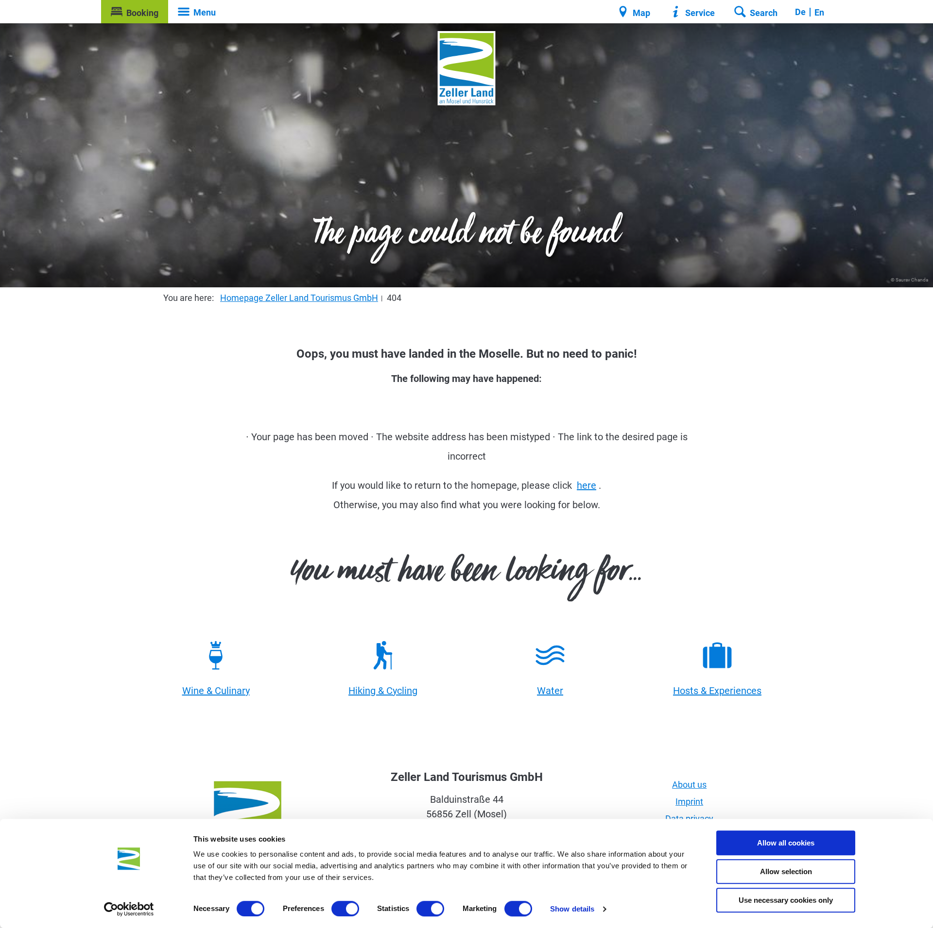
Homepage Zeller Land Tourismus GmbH (299, 298)
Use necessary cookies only (786, 900)
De (800, 12)
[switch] (345, 908)
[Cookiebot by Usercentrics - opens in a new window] (129, 909)
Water (550, 690)
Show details (572, 909)
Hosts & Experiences (717, 690)
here (586, 485)
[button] (134, 11)
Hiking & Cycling (382, 690)
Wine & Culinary (216, 690)
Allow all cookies (785, 843)
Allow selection (786, 871)
